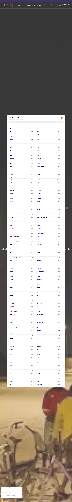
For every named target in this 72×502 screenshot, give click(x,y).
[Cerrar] (62, 118)
